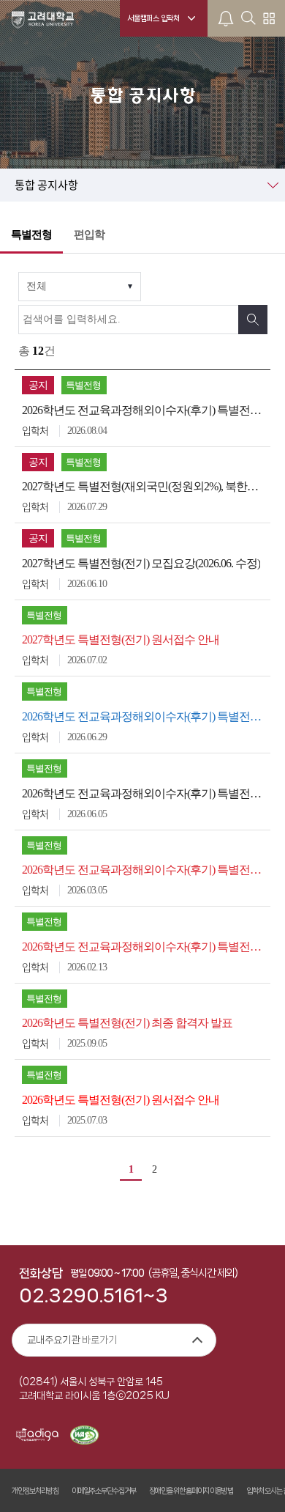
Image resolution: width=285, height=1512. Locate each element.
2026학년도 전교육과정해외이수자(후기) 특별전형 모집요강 (144, 946)
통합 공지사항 (46, 185)
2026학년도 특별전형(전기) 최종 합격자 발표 (127, 1023)
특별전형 (31, 234)
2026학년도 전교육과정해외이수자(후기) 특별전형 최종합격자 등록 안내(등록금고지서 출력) (144, 716)
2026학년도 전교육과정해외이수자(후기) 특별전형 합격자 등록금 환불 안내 (144, 410)
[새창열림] (37, 1435)
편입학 (89, 234)
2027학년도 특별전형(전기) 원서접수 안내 (120, 639)
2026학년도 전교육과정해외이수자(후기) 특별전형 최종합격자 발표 (144, 793)
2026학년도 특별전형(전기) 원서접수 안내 (120, 1100)
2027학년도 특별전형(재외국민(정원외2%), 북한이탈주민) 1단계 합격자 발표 (144, 486)
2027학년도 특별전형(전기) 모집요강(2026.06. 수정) (141, 563)
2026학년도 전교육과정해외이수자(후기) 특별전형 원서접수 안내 (144, 869)
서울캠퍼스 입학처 (153, 18)
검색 (252, 319)
